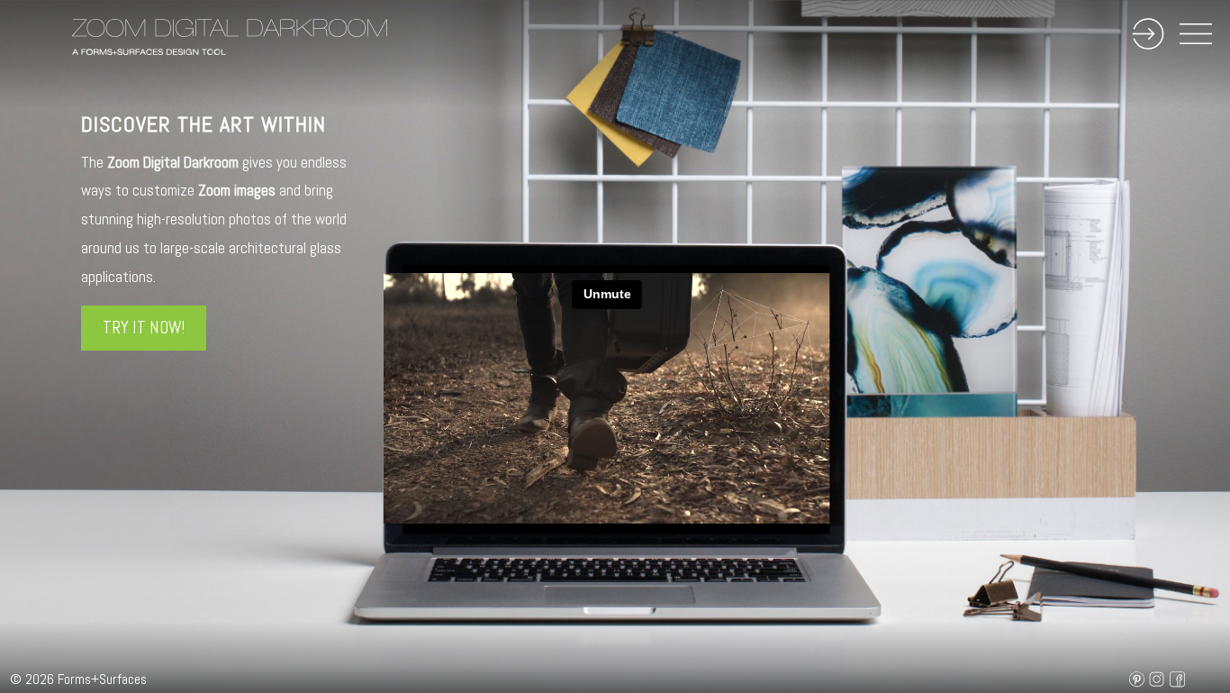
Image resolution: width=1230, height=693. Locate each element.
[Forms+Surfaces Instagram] (1152, 679)
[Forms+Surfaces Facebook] (1173, 679)
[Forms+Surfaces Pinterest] (1132, 679)
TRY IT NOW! (144, 327)
